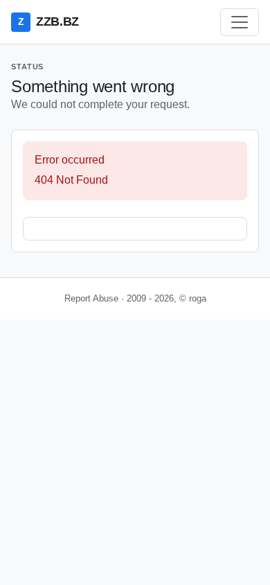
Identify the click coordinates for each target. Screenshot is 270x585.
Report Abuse (91, 298)
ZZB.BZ (48, 21)
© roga (192, 298)
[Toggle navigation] (239, 22)
